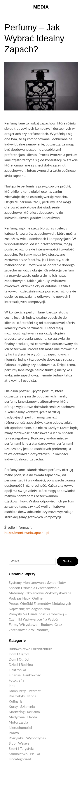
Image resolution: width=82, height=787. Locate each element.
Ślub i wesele (19, 743)
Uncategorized (20, 759)
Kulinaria (16, 701)
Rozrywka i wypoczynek (27, 738)
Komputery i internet (25, 691)
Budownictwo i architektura (30, 649)
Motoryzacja (18, 722)
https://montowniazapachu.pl (26, 533)
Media (41, 7)
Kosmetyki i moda (22, 696)
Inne (12, 685)
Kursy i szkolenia (22, 706)
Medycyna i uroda (23, 717)
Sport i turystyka (22, 748)
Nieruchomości (20, 727)
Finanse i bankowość (25, 675)
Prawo (14, 733)
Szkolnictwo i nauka (24, 754)
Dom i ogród (19, 654)
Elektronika (17, 670)
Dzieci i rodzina (21, 664)
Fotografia (16, 680)
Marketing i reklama (24, 712)
